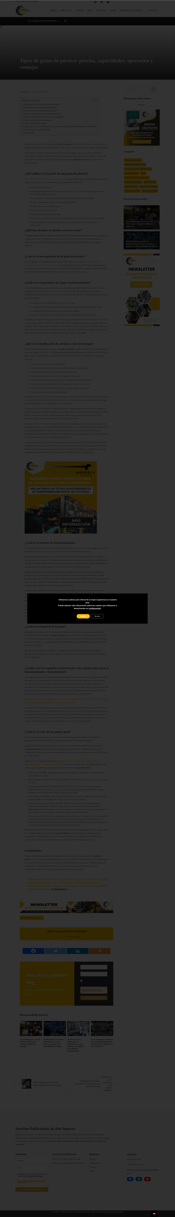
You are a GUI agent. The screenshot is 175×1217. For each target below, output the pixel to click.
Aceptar (83, 616)
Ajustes (97, 616)
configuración (95, 608)
